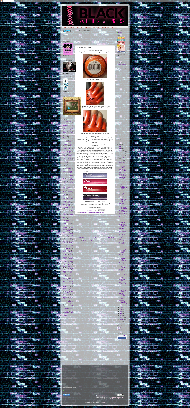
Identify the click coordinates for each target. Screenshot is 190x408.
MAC (70, 169)
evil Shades (92, 212)
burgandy (65, 213)
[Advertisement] (95, 225)
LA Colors (68, 165)
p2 (66, 274)
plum (70, 278)
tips (72, 307)
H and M (65, 157)
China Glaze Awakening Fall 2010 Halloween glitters (122, 250)
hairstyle (64, 244)
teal (72, 305)
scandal (71, 289)
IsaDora (64, 164)
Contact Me (88, 27)
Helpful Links (71, 27)
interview (64, 250)
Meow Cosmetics (68, 172)
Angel (70, 122)
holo (72, 245)
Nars (68, 176)
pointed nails (65, 279)
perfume (70, 276)
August (121, 160)
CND (72, 133)
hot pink (68, 248)
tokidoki (66, 308)
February (122, 317)
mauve (71, 261)
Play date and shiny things (122, 232)
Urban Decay (66, 201)
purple (71, 281)
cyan (70, 218)
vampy (66, 311)
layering (71, 251)
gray (66, 236)
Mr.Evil (119, 327)
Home (64, 27)
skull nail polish (66, 298)
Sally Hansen (68, 192)
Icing (64, 161)
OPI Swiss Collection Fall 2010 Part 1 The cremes (122, 296)
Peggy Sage (70, 182)
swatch (70, 302)
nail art (70, 266)
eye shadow (65, 224)
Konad (71, 164)
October (122, 155)
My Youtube (96, 27)
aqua (64, 204)
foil (63, 230)
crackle (69, 217)
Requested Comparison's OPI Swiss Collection (122, 289)
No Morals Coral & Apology (121, 218)
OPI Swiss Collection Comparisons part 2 (123, 244)
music (64, 266)
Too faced (65, 199)
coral (87, 212)
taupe (67, 305)
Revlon (69, 190)
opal (67, 272)
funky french (66, 232)
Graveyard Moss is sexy (123, 211)
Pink (104, 212)
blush (72, 208)
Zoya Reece (122, 194)
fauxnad (65, 227)
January (122, 319)
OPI (70, 181)
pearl (70, 275)
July (121, 307)
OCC (66, 181)
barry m (69, 204)
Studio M (69, 197)
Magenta (64, 171)
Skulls (70, 194)
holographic (70, 247)
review (65, 287)
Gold (66, 154)
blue (72, 207)
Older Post (110, 237)
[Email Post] (95, 210)
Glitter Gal (71, 152)
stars (68, 300)
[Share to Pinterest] (104, 210)
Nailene (64, 176)
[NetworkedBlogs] (121, 335)
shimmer (66, 294)
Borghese (67, 133)
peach (64, 275)
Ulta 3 (70, 199)
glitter (71, 233)
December (122, 151)
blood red (65, 207)
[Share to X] (101, 210)
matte (66, 261)
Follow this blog (122, 337)
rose (70, 288)
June (121, 309)
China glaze (83, 212)
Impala (68, 161)
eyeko (71, 224)
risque (64, 288)
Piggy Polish (68, 184)
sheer (68, 292)
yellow (65, 315)
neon (68, 269)
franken (69, 230)
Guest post (70, 155)
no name (70, 271)
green (71, 236)
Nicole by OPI (69, 178)
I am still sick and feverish (122, 170)
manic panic (70, 260)
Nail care (70, 175)
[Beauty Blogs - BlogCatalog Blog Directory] (106, 396)
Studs (64, 198)
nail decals (70, 268)
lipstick (66, 254)
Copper (71, 140)
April (121, 313)
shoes (64, 296)
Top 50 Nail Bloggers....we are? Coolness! (123, 188)
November (122, 153)
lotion (70, 254)
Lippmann (71, 167)
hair (72, 238)
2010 (120, 150)
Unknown (120, 329)
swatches (70, 304)
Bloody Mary (66, 132)
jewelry (64, 251)
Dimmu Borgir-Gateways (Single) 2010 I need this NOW (123, 199)
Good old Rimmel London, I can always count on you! (123, 206)
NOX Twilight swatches (122, 221)
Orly (64, 182)
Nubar (71, 179)
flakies (69, 229)
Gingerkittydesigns (67, 151)
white (72, 312)
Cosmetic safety (68, 141)
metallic (68, 263)
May (121, 311)
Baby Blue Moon (121, 229)
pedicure (65, 276)
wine (66, 314)
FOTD (65, 145)
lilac (66, 253)
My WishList (114, 27)
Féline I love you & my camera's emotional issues (122, 165)
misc (64, 264)
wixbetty (71, 314)
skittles (70, 297)
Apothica (65, 124)
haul (67, 245)
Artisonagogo (66, 125)
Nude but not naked (122, 280)
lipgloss (97, 212)
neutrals (64, 271)
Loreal (64, 169)
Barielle (65, 128)
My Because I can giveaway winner (123, 225)
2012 (120, 146)
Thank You (69, 198)
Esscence (71, 144)
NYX (65, 175)
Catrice (66, 135)
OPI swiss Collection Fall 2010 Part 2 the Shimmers (122, 265)
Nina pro (66, 179)
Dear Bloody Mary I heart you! (122, 236)
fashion (68, 226)
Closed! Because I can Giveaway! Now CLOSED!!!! (122, 257)
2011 (120, 148)
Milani (68, 174)
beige (64, 205)
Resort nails (122, 172)
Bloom (72, 132)
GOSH (64, 149)
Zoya (69, 202)
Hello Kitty (69, 158)
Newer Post (80, 237)
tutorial (71, 309)
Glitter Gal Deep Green (122, 175)
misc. (69, 264)
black (69, 205)
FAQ (78, 27)
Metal (64, 174)
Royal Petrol (70, 191)
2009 (120, 321)
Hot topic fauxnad (67, 159)
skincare (65, 297)
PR (82, 27)
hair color (65, 241)
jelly (69, 250)
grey (67, 238)
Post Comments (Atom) (88, 240)
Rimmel (64, 191)
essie (69, 221)
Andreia (64, 122)
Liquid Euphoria (68, 168)
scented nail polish (69, 291)
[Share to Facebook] (103, 210)
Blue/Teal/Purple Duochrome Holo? (123, 276)
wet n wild (66, 312)
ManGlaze (70, 171)
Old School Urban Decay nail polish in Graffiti (123, 284)
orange (101, 212)
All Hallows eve (67, 121)
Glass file (65, 152)
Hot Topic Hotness (121, 240)
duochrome (66, 220)
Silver (64, 194)
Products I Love (105, 27)
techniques (68, 307)
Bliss (70, 131)
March (121, 315)
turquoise (65, 309)
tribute (70, 308)
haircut (70, 242)
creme (64, 218)
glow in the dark (69, 235)
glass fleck (65, 233)
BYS (71, 127)
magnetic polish (66, 255)
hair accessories (68, 239)
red (69, 285)
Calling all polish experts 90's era (122, 271)
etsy (72, 221)
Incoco (72, 161)
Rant (64, 188)
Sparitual (65, 195)
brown (69, 211)
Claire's (64, 138)
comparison (70, 214)
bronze (66, 210)
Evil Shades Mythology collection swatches (122, 179)
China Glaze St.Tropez (122, 192)
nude (64, 272)
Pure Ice (69, 187)
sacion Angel (65, 289)
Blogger (103, 402)
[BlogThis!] (100, 210)
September (122, 157)
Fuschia (69, 148)
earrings (64, 221)
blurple (67, 208)
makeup (65, 257)
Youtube (64, 202)
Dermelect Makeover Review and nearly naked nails (123, 303)
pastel (70, 274)
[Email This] (99, 210)
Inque (70, 162)
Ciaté (70, 137)
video (72, 311)
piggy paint (65, 278)
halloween (70, 244)
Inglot (66, 162)
